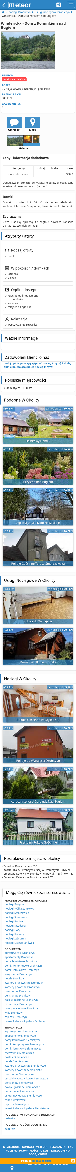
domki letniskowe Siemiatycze (23, 1048)
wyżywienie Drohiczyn (18, 974)
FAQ (70, 1147)
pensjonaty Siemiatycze (19, 1082)
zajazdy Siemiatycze (17, 1104)
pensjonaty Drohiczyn (18, 995)
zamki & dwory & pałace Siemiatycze (27, 1108)
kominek (10, 1128)
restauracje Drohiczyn (18, 1004)
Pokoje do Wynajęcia (38, 621)
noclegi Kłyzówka (15, 925)
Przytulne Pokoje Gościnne (38, 842)
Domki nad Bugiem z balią (38, 662)
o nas (44, 1150)
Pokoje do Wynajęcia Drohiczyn (38, 761)
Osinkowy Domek (38, 441)
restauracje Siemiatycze (19, 1091)
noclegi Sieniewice (16, 917)
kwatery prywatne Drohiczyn (22, 987)
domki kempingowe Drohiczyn (23, 965)
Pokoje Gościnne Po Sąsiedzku (38, 720)
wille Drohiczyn (14, 1012)
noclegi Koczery (14, 934)
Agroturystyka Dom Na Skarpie (38, 523)
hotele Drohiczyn (15, 978)
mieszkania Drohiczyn (18, 991)
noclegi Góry (12, 930)
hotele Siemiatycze (16, 1061)
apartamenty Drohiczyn (19, 957)
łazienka (10, 1118)
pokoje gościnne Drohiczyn (21, 1000)
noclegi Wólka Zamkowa (19, 908)
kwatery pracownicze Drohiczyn (24, 982)
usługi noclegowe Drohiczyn (22, 1008)
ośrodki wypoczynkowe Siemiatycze (26, 1078)
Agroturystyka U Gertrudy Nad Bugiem (38, 801)
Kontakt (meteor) (34, 1147)
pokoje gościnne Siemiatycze (22, 1087)
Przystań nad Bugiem (38, 482)
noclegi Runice (14, 921)
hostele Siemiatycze (17, 1057)
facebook (12, 1147)
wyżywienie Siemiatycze (19, 1053)
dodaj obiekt (38, 1154)
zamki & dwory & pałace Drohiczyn (26, 1021)
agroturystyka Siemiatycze (21, 1031)
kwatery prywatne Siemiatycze (23, 1070)
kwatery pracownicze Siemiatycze (25, 1065)
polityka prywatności (22, 1150)
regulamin (57, 1147)
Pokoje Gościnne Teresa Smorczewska (38, 564)
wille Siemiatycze (15, 1100)
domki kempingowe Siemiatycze (24, 1044)
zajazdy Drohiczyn (16, 1017)
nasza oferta (60, 1150)
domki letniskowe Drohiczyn (22, 970)
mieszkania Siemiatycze (19, 1074)
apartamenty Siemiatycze (20, 1035)
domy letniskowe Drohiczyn (21, 961)
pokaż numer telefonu (14, 79)
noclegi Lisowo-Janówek (19, 942)
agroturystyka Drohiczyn (20, 953)
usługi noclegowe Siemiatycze (23, 1095)
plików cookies (41, 1161)
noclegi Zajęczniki (16, 938)
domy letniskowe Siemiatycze (23, 1040)
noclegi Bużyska (14, 904)
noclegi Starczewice (17, 913)
